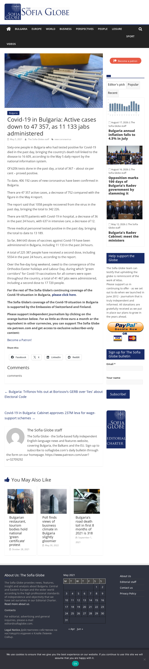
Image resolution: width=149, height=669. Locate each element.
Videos (11, 44)
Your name (113, 377)
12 (78, 600)
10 (66, 600)
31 (66, 620)
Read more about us (17, 604)
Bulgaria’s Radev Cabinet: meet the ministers (123, 236)
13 (84, 600)
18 (72, 607)
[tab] (116, 85)
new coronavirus (63, 139)
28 (90, 613)
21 (90, 607)
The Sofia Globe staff (39, 139)
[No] (144, 659)
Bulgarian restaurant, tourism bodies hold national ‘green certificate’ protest (18, 531)
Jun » (80, 629)
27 (84, 613)
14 (90, 600)
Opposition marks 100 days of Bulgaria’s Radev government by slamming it (123, 185)
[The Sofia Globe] (9, 29)
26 (78, 613)
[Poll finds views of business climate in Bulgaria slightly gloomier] (54, 491)
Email (111, 364)
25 (72, 613)
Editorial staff (128, 582)
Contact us (126, 587)
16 (102, 600)
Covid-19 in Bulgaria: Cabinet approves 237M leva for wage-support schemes (50, 415)
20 (84, 607)
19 (78, 607)
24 (66, 613)
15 (96, 600)
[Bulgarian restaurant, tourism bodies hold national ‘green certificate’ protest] (20, 491)
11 (72, 600)
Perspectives (85, 29)
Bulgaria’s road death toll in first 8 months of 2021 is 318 (85, 525)
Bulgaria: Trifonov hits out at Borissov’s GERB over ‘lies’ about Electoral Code (54, 394)
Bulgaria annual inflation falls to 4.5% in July (121, 134)
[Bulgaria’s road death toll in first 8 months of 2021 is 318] (87, 491)
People (103, 29)
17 (66, 607)
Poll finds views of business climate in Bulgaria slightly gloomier (49, 529)
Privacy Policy (128, 593)
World (50, 29)
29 (96, 613)
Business (66, 29)
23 (102, 607)
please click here (64, 295)
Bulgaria (21, 29)
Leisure (117, 29)
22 (96, 607)
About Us (125, 576)
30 (102, 613)
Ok (75, 663)
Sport (130, 36)
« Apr (72, 629)
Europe (37, 29)
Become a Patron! (19, 340)
